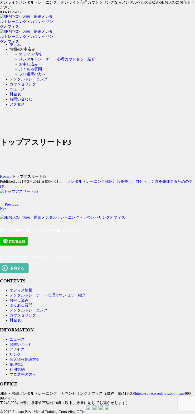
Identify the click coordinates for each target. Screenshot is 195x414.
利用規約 (17, 369)
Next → (6, 209)
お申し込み (19, 300)
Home (4, 176)
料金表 (15, 320)
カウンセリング (23, 315)
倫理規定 (17, 364)
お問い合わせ (21, 344)
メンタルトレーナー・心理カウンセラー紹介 (48, 295)
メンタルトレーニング (29, 310)
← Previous (9, 204)
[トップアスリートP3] (19, 191)
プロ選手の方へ (23, 374)
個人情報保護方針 (25, 359)
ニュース (17, 339)
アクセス (17, 349)
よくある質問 (21, 305)
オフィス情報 (21, 290)
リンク (15, 354)
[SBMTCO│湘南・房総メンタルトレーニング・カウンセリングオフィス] (62, 217)
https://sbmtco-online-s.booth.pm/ (160, 393)
